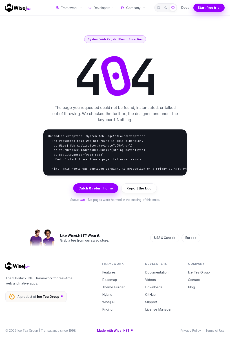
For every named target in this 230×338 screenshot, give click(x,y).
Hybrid (107, 294)
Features (109, 272)
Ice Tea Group (199, 272)
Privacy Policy (191, 330)
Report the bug (139, 188)
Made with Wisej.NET (115, 330)
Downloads (153, 287)
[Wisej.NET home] (25, 7)
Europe (191, 238)
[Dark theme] (165, 7)
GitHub (150, 294)
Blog (191, 287)
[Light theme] (158, 7)
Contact (194, 280)
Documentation (156, 272)
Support (151, 302)
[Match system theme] (173, 7)
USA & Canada (164, 238)
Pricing (107, 309)
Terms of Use (215, 330)
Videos (150, 280)
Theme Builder (113, 287)
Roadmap (109, 280)
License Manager (158, 309)
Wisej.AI (108, 302)
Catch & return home (95, 188)
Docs (185, 7)
